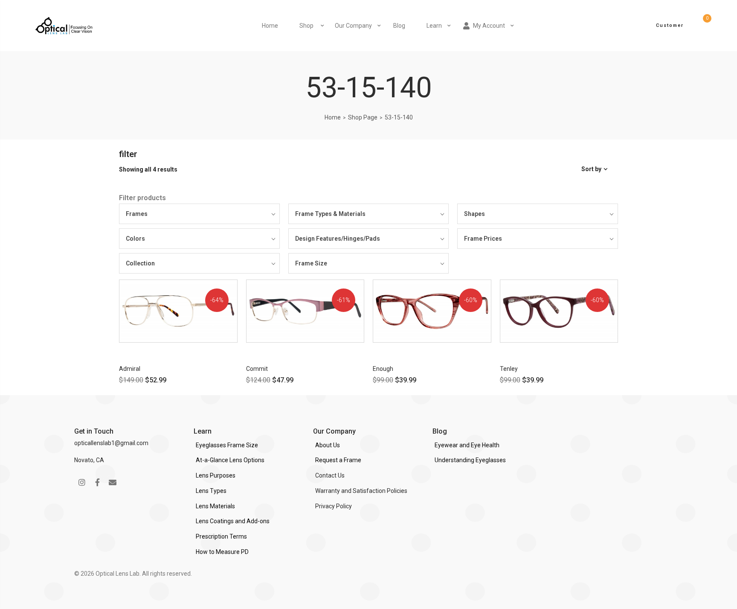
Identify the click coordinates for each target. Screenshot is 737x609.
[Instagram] (82, 482)
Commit (257, 368)
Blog (399, 25)
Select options (158, 350)
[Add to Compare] (236, 315)
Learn (434, 25)
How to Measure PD (222, 551)
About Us (327, 445)
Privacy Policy (333, 506)
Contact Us (330, 475)
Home (270, 25)
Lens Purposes (215, 475)
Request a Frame (338, 460)
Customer (670, 25)
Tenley (509, 368)
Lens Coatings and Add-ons (233, 521)
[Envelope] (112, 482)
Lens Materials (215, 506)
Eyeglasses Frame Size (227, 445)
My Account (489, 25)
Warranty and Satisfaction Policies (361, 490)
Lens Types (211, 490)
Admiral (129, 368)
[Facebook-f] (97, 482)
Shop (306, 25)
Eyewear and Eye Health (467, 445)
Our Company (353, 25)
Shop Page (362, 117)
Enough (383, 368)
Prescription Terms (221, 536)
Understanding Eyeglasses (470, 460)
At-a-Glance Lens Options (230, 460)
